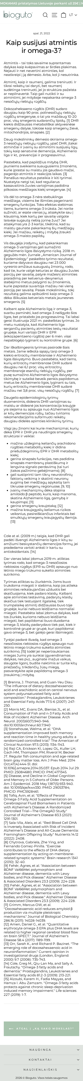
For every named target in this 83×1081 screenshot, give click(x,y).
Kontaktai (40, 1059)
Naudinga (40, 1049)
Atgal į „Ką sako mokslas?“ (44, 1028)
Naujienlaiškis (40, 1069)
